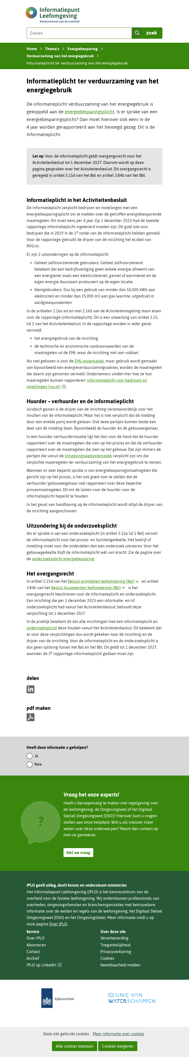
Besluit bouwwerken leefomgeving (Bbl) (89, 587)
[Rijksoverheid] (58, 998)
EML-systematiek (89, 361)
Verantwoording (114, 938)
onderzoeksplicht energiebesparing (63, 559)
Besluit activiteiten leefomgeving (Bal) (104, 581)
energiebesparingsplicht (89, 111)
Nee (38, 764)
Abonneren (36, 945)
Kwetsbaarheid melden (120, 965)
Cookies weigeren (117, 1046)
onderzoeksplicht (42, 628)
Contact (33, 951)
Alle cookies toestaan (74, 1046)
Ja (36, 756)
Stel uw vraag (78, 852)
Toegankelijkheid (115, 945)
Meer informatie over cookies (118, 1034)
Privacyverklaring (115, 951)
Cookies (107, 958)
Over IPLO (58, 924)
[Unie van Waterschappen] (131, 998)
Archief (33, 958)
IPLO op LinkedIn (44, 965)
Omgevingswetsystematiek (88, 456)
